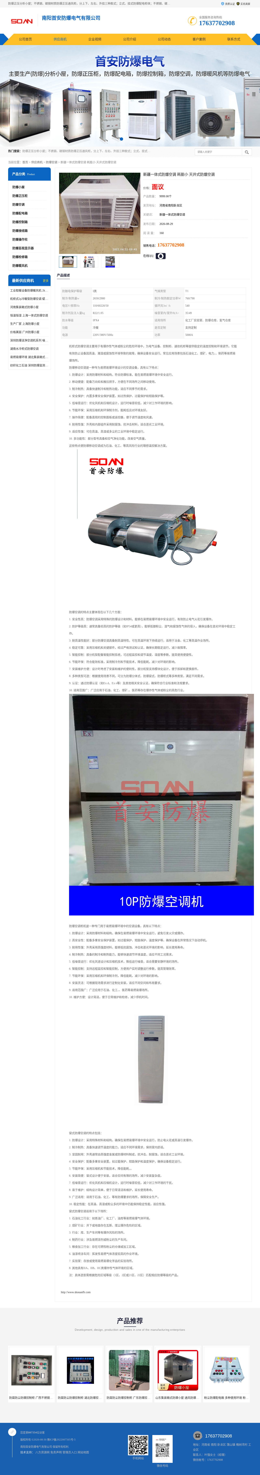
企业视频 (94, 39)
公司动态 (164, 39)
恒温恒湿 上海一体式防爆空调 (29, 315)
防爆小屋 (18, 187)
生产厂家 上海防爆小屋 (24, 323)
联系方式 (233, 39)
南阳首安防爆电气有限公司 (36, 1446)
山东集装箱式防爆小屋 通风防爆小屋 (130, 1397)
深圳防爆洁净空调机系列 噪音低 (29, 340)
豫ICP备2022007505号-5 (61, 1439)
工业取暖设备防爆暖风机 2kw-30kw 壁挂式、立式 (29, 290)
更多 (46, 280)
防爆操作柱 (20, 239)
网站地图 (83, 1452)
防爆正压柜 (20, 195)
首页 (25, 162)
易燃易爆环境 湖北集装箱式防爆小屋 (29, 357)
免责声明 (56, 1452)
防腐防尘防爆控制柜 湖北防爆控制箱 (32, 1397)
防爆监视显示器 (23, 248)
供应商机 (60, 39)
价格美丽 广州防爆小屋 (24, 332)
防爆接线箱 (20, 230)
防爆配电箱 (20, 213)
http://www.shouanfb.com (76, 1292)
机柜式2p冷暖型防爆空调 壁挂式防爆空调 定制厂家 (29, 298)
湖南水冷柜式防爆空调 (24, 348)
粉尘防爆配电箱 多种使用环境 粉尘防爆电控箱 (184, 1397)
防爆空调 (51, 162)
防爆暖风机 (20, 265)
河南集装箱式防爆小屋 (24, 307)
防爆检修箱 (20, 257)
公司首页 (25, 39)
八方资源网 (42, 1452)
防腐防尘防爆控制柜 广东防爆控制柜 (81, 1397)
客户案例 (199, 39)
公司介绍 (129, 39)
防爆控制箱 (20, 222)
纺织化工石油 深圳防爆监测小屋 (29, 365)
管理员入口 (70, 1452)
